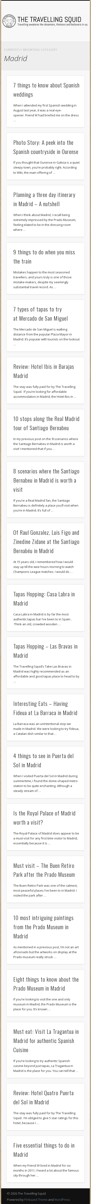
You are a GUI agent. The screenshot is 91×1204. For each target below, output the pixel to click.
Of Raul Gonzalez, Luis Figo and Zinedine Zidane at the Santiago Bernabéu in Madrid (46, 541)
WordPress (62, 1199)
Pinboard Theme (36, 1199)
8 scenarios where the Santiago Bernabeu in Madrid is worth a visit (46, 480)
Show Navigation (72, 42)
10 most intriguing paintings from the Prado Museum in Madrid (43, 926)
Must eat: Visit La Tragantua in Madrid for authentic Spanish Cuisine (46, 1040)
